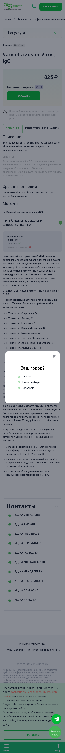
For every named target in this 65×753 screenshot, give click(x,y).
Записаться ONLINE (55, 733)
